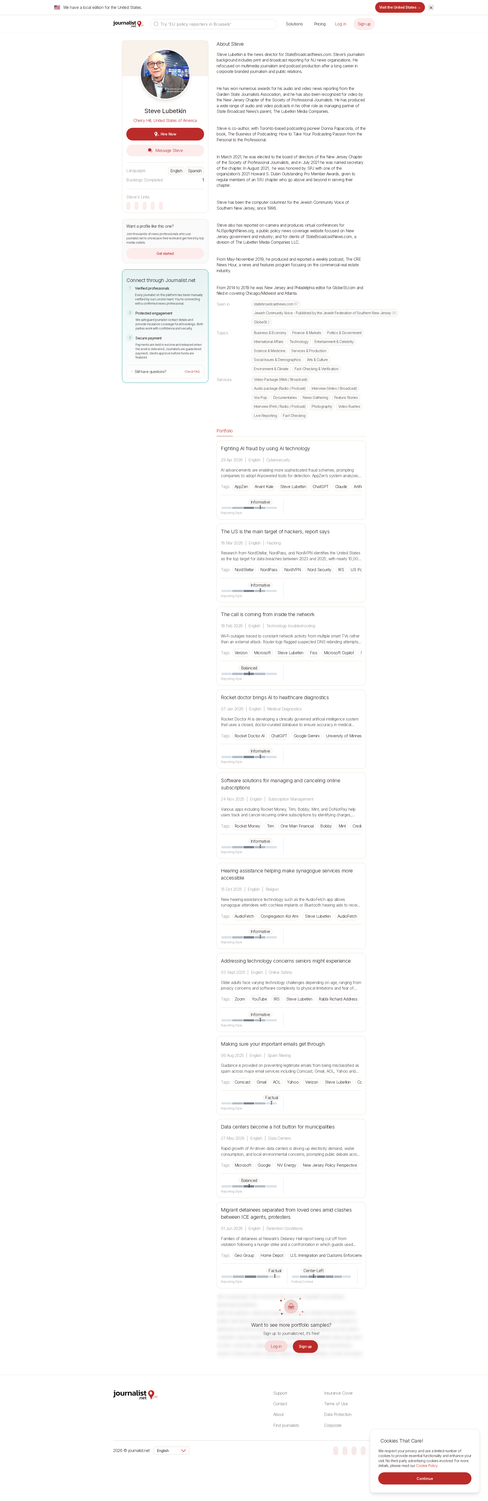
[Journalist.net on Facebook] (354, 1450)
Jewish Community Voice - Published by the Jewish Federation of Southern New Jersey (325, 313)
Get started (165, 253)
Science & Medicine (269, 351)
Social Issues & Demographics (277, 359)
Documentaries (285, 397)
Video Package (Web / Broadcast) (280, 379)
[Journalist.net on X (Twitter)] (363, 1450)
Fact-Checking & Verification (317, 369)
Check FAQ (192, 371)
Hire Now (168, 134)
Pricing (320, 23)
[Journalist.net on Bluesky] (335, 1450)
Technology (298, 341)
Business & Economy (270, 333)
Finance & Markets (306, 333)
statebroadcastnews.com (276, 304)
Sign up (364, 23)
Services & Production (308, 351)
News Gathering (315, 397)
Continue (425, 1478)
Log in (340, 23)
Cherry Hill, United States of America (165, 120)
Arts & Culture (317, 359)
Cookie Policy (426, 1465)
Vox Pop (260, 397)
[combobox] (213, 24)
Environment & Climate (271, 369)
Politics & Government (344, 333)
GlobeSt (262, 322)
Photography (322, 406)
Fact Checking (294, 415)
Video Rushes (349, 406)
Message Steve (168, 150)
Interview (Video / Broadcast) (334, 388)
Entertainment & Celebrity (334, 341)
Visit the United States (400, 7)
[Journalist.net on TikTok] (344, 1450)
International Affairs (268, 341)
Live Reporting (265, 415)
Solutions (294, 23)
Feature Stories (346, 397)
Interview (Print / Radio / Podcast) (280, 406)
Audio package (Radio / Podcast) (280, 388)
